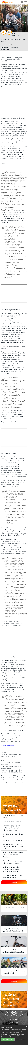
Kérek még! (14, 882)
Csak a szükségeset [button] (21, 1039)
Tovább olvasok (15, 1032)
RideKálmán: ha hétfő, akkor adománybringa (9, 48)
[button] (14, 1042)
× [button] (26, 1026)
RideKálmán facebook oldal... (7, 745)
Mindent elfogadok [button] (7, 1039)
